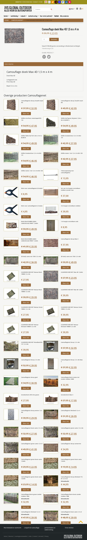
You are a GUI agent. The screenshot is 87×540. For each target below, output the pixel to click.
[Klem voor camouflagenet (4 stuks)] (11, 210)
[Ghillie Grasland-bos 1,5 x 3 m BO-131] (51, 140)
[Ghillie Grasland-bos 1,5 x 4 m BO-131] (11, 157)
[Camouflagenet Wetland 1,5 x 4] (51, 414)
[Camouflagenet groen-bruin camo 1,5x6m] (11, 463)
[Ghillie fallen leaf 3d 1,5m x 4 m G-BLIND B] (11, 140)
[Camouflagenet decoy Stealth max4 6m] (51, 104)
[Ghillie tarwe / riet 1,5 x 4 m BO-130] (11, 175)
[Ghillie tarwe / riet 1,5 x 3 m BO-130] (51, 157)
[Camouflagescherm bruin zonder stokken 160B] (51, 498)
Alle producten (64, 16)
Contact (35, 536)
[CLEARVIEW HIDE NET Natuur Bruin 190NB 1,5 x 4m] (11, 276)
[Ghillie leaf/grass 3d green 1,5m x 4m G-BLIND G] (51, 122)
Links (30, 536)
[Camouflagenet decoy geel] (11, 381)
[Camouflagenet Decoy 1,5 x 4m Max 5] (51, 364)
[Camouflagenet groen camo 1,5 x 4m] (51, 432)
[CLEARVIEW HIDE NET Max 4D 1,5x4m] (51, 276)
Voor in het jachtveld (46, 16)
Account (41, 536)
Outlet (56, 16)
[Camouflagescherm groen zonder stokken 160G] (11, 498)
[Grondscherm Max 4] (51, 399)
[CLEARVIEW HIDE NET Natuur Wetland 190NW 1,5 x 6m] (51, 329)
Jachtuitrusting (32, 16)
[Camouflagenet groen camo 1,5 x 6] (11, 447)
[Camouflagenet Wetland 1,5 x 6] (11, 516)
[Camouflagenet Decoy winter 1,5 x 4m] (11, 414)
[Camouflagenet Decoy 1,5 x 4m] (51, 346)
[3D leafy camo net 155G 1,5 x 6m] (51, 260)
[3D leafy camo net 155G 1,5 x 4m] (11, 260)
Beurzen (11, 536)
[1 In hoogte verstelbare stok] (51, 225)
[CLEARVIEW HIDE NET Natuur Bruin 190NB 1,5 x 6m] (11, 294)
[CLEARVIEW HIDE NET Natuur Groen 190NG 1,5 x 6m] (51, 311)
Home (7, 20)
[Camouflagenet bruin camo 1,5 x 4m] (11, 432)
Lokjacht (23, 16)
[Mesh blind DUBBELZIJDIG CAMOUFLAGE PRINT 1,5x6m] (11, 225)
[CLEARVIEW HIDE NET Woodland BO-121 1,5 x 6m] (11, 346)
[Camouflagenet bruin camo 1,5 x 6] (51, 516)
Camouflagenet (17, 20)
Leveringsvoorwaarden (21, 536)
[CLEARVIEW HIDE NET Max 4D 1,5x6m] (51, 294)
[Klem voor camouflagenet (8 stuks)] (11, 192)
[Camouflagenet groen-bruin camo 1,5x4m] (11, 481)
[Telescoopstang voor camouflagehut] (51, 175)
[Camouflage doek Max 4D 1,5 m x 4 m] (14, 36)
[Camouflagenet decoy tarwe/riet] (51, 447)
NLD (72, 9)
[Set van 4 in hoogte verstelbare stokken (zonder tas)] (51, 192)
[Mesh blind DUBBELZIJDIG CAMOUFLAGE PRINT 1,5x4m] (11, 243)
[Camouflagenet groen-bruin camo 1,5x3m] (51, 463)
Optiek (6, 16)
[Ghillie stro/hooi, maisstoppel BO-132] (11, 122)
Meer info (26, 114)
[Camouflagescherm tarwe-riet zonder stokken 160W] (51, 381)
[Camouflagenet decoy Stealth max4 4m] (11, 104)
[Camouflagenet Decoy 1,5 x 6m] (11, 364)
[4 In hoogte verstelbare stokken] (51, 210)
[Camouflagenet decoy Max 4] (51, 243)
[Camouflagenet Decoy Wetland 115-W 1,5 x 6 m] (51, 481)
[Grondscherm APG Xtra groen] (11, 399)
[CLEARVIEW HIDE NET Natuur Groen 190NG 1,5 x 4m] (11, 311)
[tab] (43, 64)
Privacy (47, 536)
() (81, 9)
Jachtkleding (14, 16)
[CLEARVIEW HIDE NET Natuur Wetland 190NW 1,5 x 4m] (11, 329)
